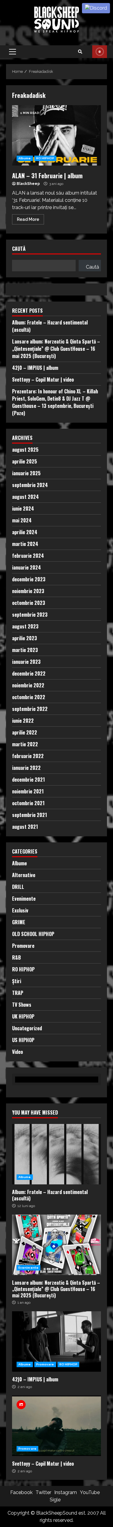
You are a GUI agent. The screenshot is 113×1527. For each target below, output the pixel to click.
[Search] (80, 51)
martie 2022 (25, 744)
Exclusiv (20, 910)
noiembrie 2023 (28, 591)
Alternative (23, 875)
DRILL (18, 886)
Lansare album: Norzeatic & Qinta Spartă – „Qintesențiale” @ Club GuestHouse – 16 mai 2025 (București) (56, 349)
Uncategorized (27, 1028)
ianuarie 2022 (26, 767)
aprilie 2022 (24, 732)
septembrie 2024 (30, 485)
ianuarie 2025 (26, 473)
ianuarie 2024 (26, 567)
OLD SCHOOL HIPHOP (33, 934)
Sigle (55, 1500)
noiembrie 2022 (28, 685)
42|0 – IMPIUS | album (35, 367)
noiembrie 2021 (28, 791)
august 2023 (25, 626)
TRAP (17, 992)
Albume (24, 158)
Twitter (43, 1492)
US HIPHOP (23, 1040)
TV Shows (21, 1004)
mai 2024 (22, 520)
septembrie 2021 (29, 814)
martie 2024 (25, 543)
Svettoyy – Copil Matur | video (43, 379)
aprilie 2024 (24, 532)
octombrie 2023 (28, 602)
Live (99, 51)
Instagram (65, 1492)
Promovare (23, 945)
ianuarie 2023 (26, 661)
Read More (28, 219)
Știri (16, 981)
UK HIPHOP (23, 1016)
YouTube (90, 1492)
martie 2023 (25, 650)
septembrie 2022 (30, 708)
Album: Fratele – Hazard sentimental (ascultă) (56, 1154)
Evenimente (24, 898)
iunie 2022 (23, 720)
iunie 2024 (23, 508)
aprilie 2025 (24, 461)
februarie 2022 (28, 756)
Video (17, 1051)
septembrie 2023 (30, 614)
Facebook (21, 1492)
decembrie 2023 (29, 579)
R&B (16, 957)
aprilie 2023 (24, 638)
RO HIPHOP (45, 158)
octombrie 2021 (28, 803)
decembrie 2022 (29, 673)
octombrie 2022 (28, 697)
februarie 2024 (28, 555)
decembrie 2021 (28, 779)
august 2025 (25, 449)
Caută (19, 249)
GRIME (18, 922)
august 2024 (25, 496)
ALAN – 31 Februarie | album (56, 135)
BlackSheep (28, 184)
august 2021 (25, 826)
